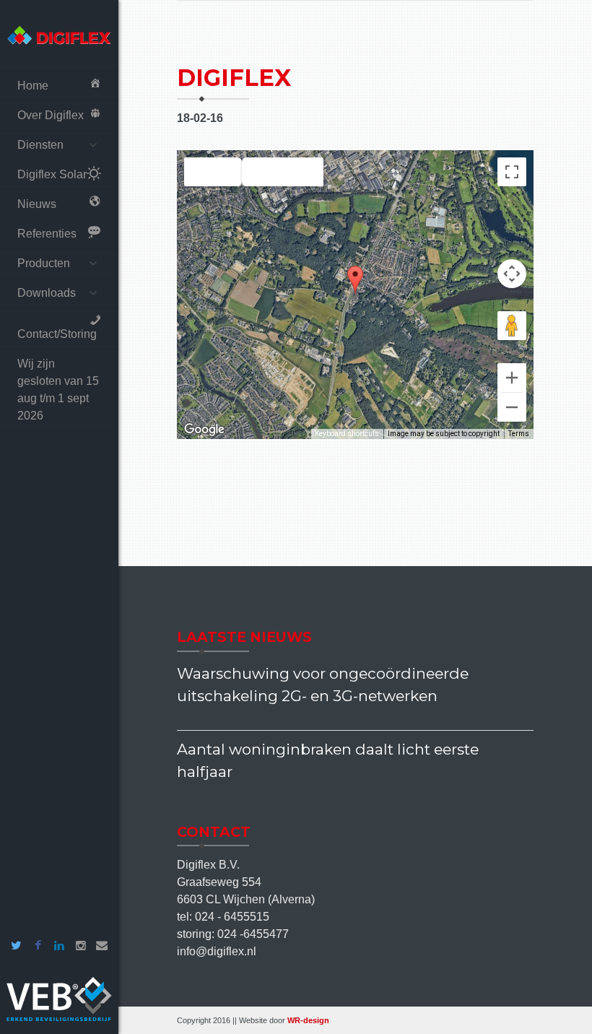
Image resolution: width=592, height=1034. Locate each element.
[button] (355, 280)
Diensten (40, 145)
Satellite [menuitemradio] (282, 172)
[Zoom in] (511, 377)
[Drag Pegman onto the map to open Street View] (511, 325)
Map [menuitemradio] (213, 172)
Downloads (46, 293)
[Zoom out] (511, 407)
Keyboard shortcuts (347, 434)
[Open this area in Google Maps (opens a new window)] (204, 429)
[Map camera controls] (511, 273)
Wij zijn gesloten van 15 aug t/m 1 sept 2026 (58, 389)
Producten (43, 263)
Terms (518, 434)
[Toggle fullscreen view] (511, 171)
